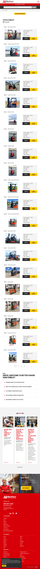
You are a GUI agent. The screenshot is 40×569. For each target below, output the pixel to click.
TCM (21, 544)
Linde (21, 539)
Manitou (4, 542)
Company (5, 518)
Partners (5, 521)
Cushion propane (6, 555)
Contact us (5, 527)
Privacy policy (4, 563)
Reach (21, 555)
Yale (21, 538)
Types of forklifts (6, 526)
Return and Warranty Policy (8, 530)
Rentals (4, 523)
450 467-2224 (8, 504)
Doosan (21, 542)
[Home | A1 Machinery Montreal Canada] (8, 2)
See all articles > (20, 467)
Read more (6, 462)
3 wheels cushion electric (24, 553)
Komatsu (5, 544)
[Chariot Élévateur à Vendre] (20, 497)
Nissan (4, 541)
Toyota (4, 536)
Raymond (5, 539)
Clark (4, 538)
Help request (26, 488)
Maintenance (5, 524)
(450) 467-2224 (21, 4)
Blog (4, 519)
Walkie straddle (22, 558)
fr (3, 532)
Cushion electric (6, 553)
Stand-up (5, 556)
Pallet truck (22, 561)
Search (34, 7)
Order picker (22, 556)
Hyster (21, 536)
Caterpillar (22, 541)
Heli (4, 547)
